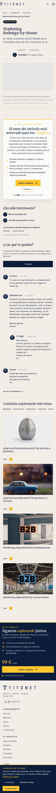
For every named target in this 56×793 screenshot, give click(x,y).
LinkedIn (6, 231)
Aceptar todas (11, 788)
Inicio (5, 13)
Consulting (7, 753)
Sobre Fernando (10, 741)
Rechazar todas (27, 782)
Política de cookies (10, 777)
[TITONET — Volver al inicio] (13, 4)
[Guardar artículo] (15, 55)
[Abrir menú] (53, 4)
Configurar (9, 782)
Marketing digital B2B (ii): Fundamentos (26, 547)
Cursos (6, 726)
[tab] (7, 409)
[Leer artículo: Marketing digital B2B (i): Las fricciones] (28, 578)
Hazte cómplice (25, 183)
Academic (7, 745)
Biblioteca (7, 718)
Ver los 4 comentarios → (13, 391)
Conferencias (8, 730)
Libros (5, 722)
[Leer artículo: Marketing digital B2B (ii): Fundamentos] (28, 529)
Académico (15, 13)
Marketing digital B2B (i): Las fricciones (26, 597)
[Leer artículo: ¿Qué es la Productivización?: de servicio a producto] (28, 429)
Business (7, 749)
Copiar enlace (18, 231)
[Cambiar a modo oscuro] (48, 4)
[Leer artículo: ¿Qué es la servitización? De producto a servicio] (28, 479)
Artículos (27, 13)
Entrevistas (7, 757)
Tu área (26, 189)
